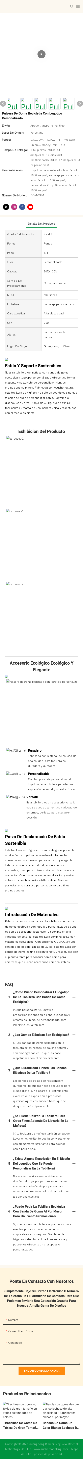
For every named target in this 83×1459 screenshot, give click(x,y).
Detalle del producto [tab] (41, 223)
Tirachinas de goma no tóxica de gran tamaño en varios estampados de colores (20, 1425)
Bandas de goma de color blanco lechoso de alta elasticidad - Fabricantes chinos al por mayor (61, 1425)
